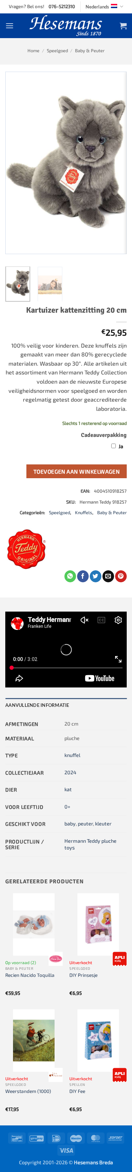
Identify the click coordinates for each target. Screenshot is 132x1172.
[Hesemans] (66, 25)
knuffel (72, 755)
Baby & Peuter (90, 50)
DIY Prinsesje (83, 975)
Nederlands (97, 7)
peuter (85, 824)
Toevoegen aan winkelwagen (76, 471)
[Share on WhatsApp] (70, 576)
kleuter (103, 824)
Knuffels (83, 512)
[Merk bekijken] (56, 959)
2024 (70, 772)
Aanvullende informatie (37, 705)
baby (70, 824)
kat (68, 789)
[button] (9, 25)
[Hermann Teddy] (26, 549)
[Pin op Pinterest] (121, 576)
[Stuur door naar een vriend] (108, 576)
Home (33, 50)
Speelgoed (57, 50)
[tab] (66, 705)
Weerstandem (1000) (28, 1091)
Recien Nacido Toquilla (30, 975)
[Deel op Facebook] (83, 576)
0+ (67, 807)
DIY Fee (77, 1091)
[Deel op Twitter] (95, 576)
